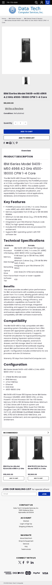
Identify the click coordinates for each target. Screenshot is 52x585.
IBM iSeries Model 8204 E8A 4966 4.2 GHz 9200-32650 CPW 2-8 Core (13, 467)
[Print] (10, 143)
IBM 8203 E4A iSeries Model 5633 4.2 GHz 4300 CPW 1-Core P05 (38, 467)
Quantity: (8, 123)
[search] (36, 3)
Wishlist (26, 521)
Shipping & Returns (26, 527)
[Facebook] (4, 143)
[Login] (42, 3)
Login (22, 524)
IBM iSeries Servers (15, 19)
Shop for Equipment (26, 541)
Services (26, 544)
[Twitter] (13, 143)
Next (48, 432)
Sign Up (29, 524)
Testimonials (26, 549)
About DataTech (26, 538)
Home (4, 19)
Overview (26, 150)
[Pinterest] (16, 143)
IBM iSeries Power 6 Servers (33, 19)
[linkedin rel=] (32, 562)
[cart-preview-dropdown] (47, 2)
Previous (45, 432)
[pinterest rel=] (27, 562)
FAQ (26, 546)
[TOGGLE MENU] (3, 3)
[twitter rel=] (19, 562)
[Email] (7, 143)
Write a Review (14, 108)
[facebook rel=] (23, 562)
